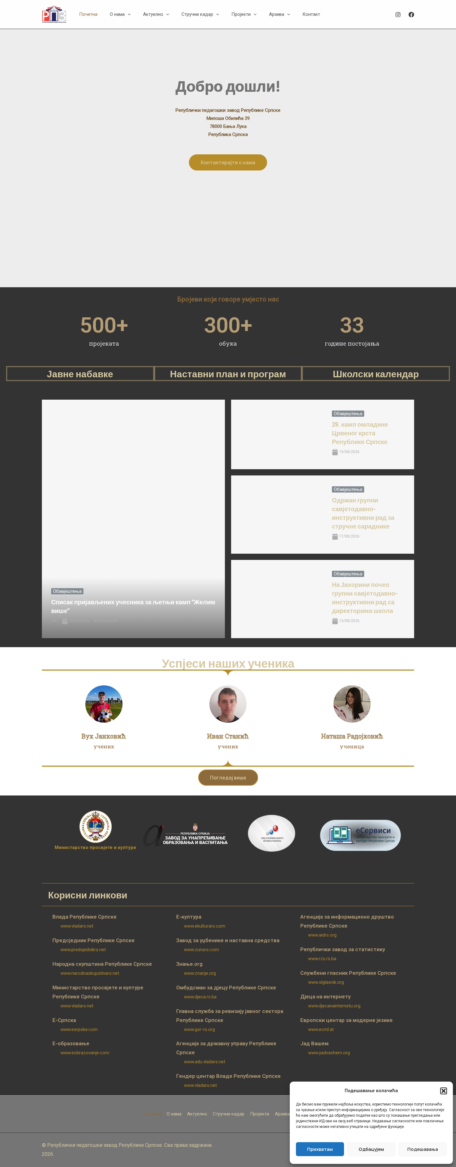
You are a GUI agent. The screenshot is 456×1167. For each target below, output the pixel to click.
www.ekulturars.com (204, 926)
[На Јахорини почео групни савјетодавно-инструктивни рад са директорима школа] (277, 599)
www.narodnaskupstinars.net (89, 973)
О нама (174, 1114)
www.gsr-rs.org (199, 1029)
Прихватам (320, 1149)
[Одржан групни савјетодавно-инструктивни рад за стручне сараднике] (277, 514)
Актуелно (197, 1114)
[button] (443, 1091)
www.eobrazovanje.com (84, 1053)
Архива (282, 1114)
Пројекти (259, 1114)
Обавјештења (67, 591)
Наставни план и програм (228, 373)
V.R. (54, 621)
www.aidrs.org (322, 935)
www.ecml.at (321, 1029)
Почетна (152, 1114)
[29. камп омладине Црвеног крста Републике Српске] (277, 434)
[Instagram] (398, 14)
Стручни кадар (228, 1114)
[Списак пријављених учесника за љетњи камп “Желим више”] (133, 519)
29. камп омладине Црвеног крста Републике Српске (360, 432)
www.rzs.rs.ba (322, 958)
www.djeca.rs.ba (200, 997)
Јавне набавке (80, 373)
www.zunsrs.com (201, 949)
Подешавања (422, 1149)
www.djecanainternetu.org (334, 1006)
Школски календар (376, 373)
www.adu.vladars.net (204, 1062)
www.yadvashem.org (329, 1053)
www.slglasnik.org (326, 982)
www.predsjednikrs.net (83, 949)
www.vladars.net (76, 926)
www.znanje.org (200, 973)
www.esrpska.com (79, 1029)
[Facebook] (411, 14)
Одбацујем (371, 1149)
